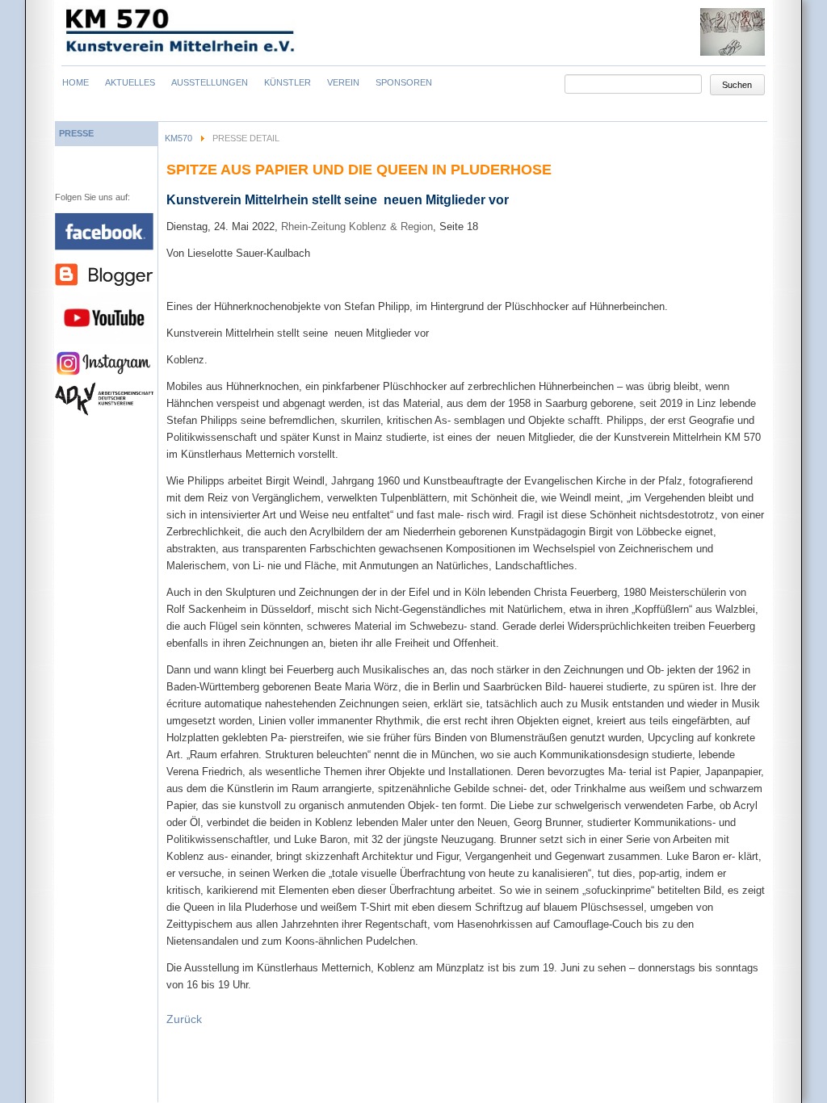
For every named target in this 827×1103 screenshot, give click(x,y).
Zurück (184, 1019)
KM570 (178, 138)
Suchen (737, 85)
